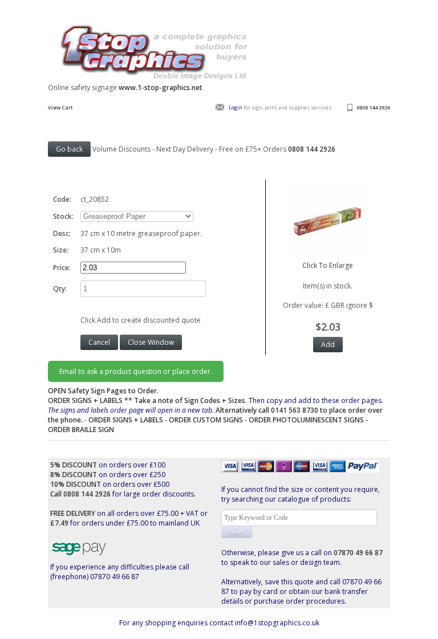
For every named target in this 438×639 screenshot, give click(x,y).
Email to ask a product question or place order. (135, 371)
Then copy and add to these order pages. (215, 410)
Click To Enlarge (327, 265)
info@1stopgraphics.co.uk (277, 623)
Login (235, 107)
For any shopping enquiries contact (177, 623)
